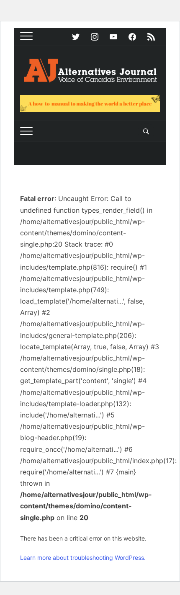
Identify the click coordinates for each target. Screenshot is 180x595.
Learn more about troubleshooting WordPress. (83, 557)
